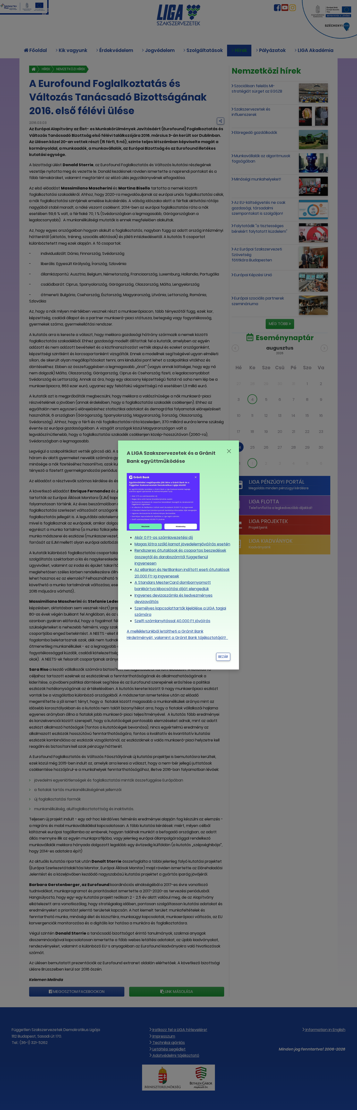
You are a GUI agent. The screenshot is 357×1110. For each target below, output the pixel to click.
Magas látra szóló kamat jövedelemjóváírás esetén (182, 544)
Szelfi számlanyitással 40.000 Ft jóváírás (172, 621)
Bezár (223, 656)
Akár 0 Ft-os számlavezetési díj (164, 537)
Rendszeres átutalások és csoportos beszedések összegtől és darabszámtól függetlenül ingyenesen (180, 557)
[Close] (229, 451)
